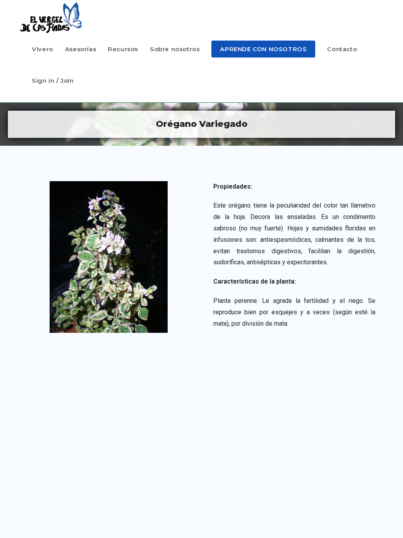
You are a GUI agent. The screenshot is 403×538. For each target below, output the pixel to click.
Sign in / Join (53, 80)
